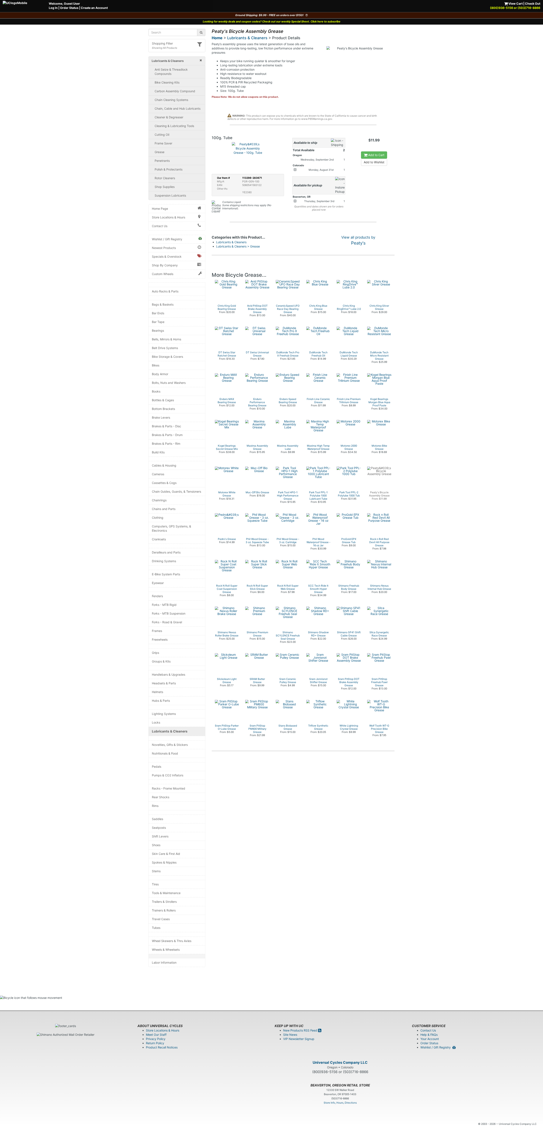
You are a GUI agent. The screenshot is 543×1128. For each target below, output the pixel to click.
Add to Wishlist (374, 162)
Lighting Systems (164, 714)
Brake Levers (161, 417)
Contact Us (159, 226)
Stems (156, 871)
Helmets (157, 692)
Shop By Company (165, 265)
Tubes (156, 928)
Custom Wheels (162, 274)
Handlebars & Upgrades (168, 674)
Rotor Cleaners (165, 178)
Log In (53, 8)
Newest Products (164, 248)
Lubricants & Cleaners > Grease (238, 246)
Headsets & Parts (164, 683)
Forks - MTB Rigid (164, 605)
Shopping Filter (162, 43)
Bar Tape (158, 322)
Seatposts (159, 827)
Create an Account (94, 8)
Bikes (155, 365)
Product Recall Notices (162, 1047)
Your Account (429, 1039)
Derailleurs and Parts (166, 552)
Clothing (157, 517)
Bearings (158, 330)
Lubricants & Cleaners (170, 731)
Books (156, 391)
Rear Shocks (160, 797)
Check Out (532, 3)
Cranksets (159, 539)
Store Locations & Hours (168, 217)
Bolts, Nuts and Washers (169, 382)
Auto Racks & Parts (165, 291)
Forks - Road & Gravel (167, 622)
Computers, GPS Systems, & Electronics (171, 528)
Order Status (69, 8)
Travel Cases (161, 919)
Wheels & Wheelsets (166, 949)
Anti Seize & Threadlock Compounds (171, 71)
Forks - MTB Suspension (168, 613)
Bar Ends (158, 313)
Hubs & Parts (161, 700)
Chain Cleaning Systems (171, 100)
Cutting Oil (162, 134)
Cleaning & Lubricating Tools (174, 126)
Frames (157, 631)
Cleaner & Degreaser (169, 117)
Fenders (157, 596)
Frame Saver (163, 143)
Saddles (157, 819)
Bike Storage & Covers (167, 356)
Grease (159, 152)
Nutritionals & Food (165, 753)
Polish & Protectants (168, 169)
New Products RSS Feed (300, 1030)
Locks (156, 722)
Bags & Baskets (163, 304)
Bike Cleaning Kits (167, 82)
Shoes (156, 845)
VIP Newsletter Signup (298, 1039)
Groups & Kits (161, 661)
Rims (155, 806)
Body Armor (160, 374)
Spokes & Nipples (164, 862)
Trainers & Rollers (164, 910)
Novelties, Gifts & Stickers (170, 744)
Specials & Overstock (167, 256)
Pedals (156, 766)
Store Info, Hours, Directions (340, 1102)
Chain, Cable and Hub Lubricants (177, 108)
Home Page (160, 208)
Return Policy (155, 1043)
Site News (290, 1034)
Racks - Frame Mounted (168, 788)
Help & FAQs (429, 1034)
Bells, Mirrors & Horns (166, 339)
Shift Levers (160, 836)
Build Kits (158, 452)
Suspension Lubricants (170, 195)
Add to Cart (375, 155)
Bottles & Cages (163, 400)
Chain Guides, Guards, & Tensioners (176, 491)
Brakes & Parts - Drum (167, 435)
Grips (155, 652)
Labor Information (164, 962)
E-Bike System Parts (166, 574)
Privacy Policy (155, 1039)
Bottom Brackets (163, 409)
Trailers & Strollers (164, 901)
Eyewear (158, 583)
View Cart (515, 3)
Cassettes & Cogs (164, 483)
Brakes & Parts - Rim (166, 443)
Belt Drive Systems (165, 348)
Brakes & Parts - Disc (166, 426)
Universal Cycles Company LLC (340, 1062)
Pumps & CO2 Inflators (167, 775)
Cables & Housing (164, 465)
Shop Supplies (165, 187)
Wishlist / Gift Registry (167, 239)
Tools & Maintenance (166, 893)
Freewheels (160, 639)
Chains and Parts (163, 509)
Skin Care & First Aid (166, 853)
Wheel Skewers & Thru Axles (171, 941)
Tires (155, 884)
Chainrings (159, 500)
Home (217, 38)
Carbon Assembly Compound (175, 91)
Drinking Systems (164, 561)
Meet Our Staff (156, 1034)
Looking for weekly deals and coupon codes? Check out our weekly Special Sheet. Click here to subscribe (271, 21)
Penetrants (162, 160)
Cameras (158, 474)
